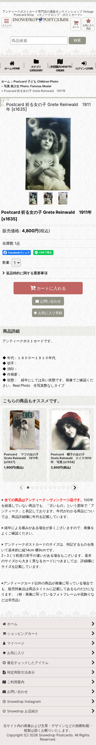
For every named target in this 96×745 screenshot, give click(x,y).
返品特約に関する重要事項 (27, 273)
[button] (6, 23)
